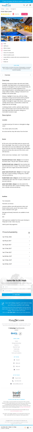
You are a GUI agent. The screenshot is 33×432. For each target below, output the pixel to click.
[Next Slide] (30, 26)
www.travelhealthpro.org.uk (16, 411)
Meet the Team (16, 347)
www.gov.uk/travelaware (25, 407)
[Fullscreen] (30, 34)
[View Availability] (28, 427)
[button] (16, 26)
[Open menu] (30, 5)
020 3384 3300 (18, 381)
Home (16, 341)
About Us (16, 345)
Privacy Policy (16, 351)
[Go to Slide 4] (23, 38)
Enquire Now (18, 378)
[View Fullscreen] (29, 232)
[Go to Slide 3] (17, 38)
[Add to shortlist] (25, 427)
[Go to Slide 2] (10, 38)
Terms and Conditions (16, 353)
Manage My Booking (16, 343)
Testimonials (16, 349)
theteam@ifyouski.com (18, 383)
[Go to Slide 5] (29, 38)
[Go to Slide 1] (4, 38)
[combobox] (16, 75)
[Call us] (27, 5)
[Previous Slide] (2, 26)
